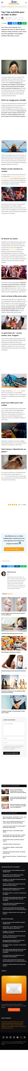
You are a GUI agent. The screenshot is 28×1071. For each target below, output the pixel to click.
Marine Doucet (8, 17)
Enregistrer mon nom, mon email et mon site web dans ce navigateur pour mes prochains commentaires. (13, 747)
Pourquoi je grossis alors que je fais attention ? (13, 671)
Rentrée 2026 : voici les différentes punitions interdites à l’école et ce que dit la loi (13, 875)
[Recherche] (26, 2)
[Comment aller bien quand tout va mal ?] (14, 624)
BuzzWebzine (3, 6)
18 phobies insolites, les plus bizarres (11, 844)
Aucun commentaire (6, 19)
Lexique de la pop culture (14, 1021)
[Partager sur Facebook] (10, 23)
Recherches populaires (11, 1043)
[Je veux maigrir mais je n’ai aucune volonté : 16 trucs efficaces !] (14, 604)
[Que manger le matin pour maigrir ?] (14, 643)
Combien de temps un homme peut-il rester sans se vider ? (13, 711)
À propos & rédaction (18, 1041)
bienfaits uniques (16, 391)
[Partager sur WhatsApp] (24, 23)
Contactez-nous (14, 1009)
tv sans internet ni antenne (13, 1026)
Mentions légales (20, 1043)
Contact (3, 1044)
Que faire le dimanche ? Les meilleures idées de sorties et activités (13, 691)
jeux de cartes (12, 249)
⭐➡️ (14, 549)
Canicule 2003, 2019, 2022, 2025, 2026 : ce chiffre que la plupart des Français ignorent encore (14, 835)
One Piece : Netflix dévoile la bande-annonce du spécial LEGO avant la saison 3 (14, 884)
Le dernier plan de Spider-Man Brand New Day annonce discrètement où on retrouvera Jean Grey (14, 908)
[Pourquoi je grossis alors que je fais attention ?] (14, 662)
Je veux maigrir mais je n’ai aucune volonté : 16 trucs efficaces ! (13, 614)
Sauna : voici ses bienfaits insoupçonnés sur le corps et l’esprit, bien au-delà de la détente (18, 791)
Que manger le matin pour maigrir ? (11, 652)
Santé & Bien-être (10, 6)
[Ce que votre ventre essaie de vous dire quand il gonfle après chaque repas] (5, 799)
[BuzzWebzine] (14, 2)
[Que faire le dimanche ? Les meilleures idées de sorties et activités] (14, 682)
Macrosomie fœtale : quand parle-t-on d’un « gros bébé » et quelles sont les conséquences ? (18, 806)
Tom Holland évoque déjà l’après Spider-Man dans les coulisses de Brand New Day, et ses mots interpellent (14, 899)
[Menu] (2, 2)
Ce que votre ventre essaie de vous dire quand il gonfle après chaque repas (18, 798)
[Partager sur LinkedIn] (19, 23)
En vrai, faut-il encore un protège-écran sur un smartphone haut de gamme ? (13, 904)
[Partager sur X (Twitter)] (14, 23)
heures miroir (9, 1028)
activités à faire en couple (7, 1024)
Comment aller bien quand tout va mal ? (12, 633)
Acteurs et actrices (18, 1023)
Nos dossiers (4, 1021)
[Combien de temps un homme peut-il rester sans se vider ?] (14, 702)
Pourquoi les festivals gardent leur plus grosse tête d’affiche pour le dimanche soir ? (14, 889)
